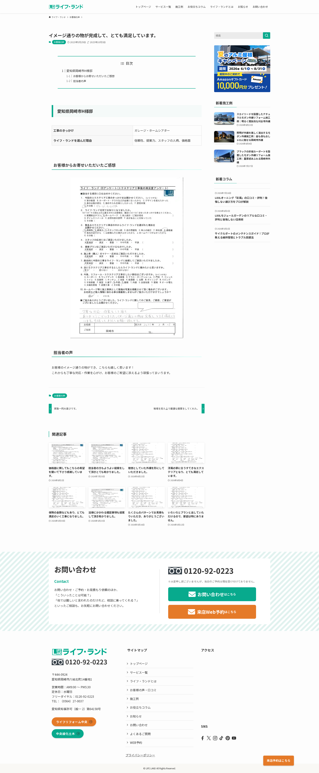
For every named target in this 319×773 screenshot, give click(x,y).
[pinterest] (227, 738)
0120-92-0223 (209, 570)
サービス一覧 (139, 672)
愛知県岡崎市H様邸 (79, 70)
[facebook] (202, 738)
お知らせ (136, 716)
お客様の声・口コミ (143, 690)
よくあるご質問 (140, 734)
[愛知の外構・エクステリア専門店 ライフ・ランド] (66, 6)
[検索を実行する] (266, 35)
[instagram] (215, 738)
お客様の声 (59, 42)
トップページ (139, 663)
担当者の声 (79, 81)
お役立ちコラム (140, 707)
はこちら (278, 760)
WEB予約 (136, 742)
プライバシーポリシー (140, 755)
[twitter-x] (208, 738)
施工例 (134, 698)
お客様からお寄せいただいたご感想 (93, 76)
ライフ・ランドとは (143, 681)
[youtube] (233, 738)
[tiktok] (221, 738)
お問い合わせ (139, 725)
